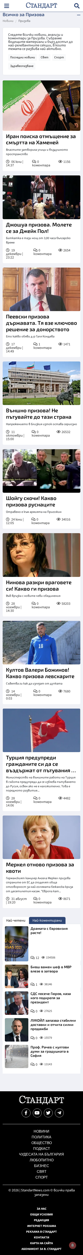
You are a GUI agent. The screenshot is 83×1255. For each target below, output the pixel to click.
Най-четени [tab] (15, 920)
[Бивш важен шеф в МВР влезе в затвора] (16, 976)
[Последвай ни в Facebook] (26, 1113)
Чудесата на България (41, 1154)
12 (37, 957)
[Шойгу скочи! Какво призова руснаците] (41, 471)
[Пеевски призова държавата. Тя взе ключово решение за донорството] (41, 289)
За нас (41, 1209)
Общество (41, 1143)
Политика (41, 1137)
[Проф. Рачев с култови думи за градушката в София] (16, 1056)
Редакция (41, 1220)
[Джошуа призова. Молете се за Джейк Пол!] (41, 197)
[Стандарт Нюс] (41, 1103)
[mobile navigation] (6, 6)
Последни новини (22, 57)
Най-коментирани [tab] (47, 920)
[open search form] (77, 6)
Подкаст (41, 1148)
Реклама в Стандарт (41, 1232)
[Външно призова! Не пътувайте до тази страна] (41, 383)
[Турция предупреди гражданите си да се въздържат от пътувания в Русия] (41, 730)
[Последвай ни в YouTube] (37, 1113)
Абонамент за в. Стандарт (41, 1249)
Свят (44, 57)
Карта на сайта (41, 1243)
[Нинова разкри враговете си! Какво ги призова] (41, 555)
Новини (8, 21)
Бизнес (41, 1166)
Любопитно (42, 1160)
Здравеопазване (21, 66)
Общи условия (41, 1214)
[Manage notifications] (72, 1245)
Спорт (59, 57)
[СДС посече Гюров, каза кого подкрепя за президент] (16, 1003)
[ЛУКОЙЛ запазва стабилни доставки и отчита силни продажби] (16, 1030)
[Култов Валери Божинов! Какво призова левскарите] (41, 642)
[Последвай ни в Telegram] (59, 1113)
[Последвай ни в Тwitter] (48, 1113)
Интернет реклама (41, 1226)
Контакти (41, 1237)
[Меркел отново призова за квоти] (41, 837)
